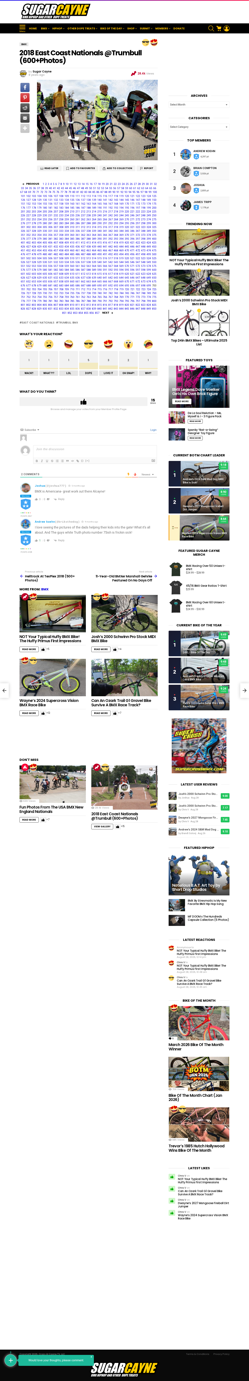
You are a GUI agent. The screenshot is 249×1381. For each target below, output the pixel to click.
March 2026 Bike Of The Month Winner (196, 1047)
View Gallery (102, 826)
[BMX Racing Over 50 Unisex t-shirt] (176, 569)
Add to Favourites (82, 168)
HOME (33, 28)
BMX (44, 28)
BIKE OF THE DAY (111, 28)
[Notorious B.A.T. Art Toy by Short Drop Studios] (199, 874)
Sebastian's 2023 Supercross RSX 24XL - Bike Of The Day (203, 651)
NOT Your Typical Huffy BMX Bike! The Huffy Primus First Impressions (50, 639)
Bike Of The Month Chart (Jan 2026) (195, 1097)
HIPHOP (57, 28)
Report (148, 168)
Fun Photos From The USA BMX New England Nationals (51, 809)
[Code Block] (72, 461)
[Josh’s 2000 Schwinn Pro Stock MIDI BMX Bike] (124, 613)
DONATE (179, 28)
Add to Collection (119, 168)
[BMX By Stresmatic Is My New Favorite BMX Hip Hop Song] (177, 905)
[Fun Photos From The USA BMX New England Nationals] (53, 784)
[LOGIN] (226, 28)
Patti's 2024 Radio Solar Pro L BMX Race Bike (203, 705)
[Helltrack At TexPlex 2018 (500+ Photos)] (4, 690)
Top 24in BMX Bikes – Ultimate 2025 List (199, 342)
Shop (131, 28)
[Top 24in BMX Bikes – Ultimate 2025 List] (199, 323)
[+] (87, 460)
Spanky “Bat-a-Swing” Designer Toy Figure (203, 431)
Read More (29, 649)
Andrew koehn (45, 521)
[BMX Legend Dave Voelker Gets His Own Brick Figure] (199, 387)
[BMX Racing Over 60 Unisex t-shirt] (176, 606)
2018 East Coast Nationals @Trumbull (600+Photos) (114, 816)
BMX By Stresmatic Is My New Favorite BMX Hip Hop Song (207, 902)
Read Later (51, 168)
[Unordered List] (62, 461)
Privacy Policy (221, 1354)
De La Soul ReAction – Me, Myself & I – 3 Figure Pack (204, 414)
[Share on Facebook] (25, 87)
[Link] (77, 461)
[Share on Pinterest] (25, 97)
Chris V (181, 962)
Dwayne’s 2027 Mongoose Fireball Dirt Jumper (203, 1204)
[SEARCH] (211, 28)
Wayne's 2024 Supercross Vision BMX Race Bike (204, 535)
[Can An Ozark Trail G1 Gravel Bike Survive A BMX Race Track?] (124, 677)
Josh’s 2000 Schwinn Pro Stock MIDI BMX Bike (123, 639)
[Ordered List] (57, 461)
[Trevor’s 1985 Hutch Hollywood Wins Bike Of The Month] (199, 1124)
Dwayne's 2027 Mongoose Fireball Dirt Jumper (203, 508)
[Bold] (36, 461)
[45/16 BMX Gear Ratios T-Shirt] (176, 587)
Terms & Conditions (197, 1354)
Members (161, 28)
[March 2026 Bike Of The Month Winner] (199, 1023)
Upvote (83, 401)
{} (82, 460)
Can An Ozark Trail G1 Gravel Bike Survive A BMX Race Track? (121, 703)
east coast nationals (38, 322)
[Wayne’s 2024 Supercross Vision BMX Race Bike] (53, 677)
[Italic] (41, 461)
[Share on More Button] (25, 128)
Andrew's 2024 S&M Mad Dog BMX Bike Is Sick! (203, 481)
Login (153, 429)
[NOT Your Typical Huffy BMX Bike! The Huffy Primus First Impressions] (53, 613)
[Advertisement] (163, 11)
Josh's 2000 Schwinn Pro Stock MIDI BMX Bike (198, 794)
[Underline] (47, 461)
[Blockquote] (67, 461)
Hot (25, 767)
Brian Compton (205, 168)
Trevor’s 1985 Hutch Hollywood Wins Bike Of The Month (197, 1148)
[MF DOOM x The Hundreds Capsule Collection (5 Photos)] (177, 920)
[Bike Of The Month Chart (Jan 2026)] (199, 1074)
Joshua (40, 485)
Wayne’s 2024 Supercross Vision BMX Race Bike (49, 703)
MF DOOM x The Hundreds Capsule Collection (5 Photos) (208, 918)
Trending (25, 596)
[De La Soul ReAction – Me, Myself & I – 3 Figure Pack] (177, 417)
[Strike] (52, 461)
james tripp (202, 202)
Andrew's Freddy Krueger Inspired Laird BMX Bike (203, 678)
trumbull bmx (68, 322)
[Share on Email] (25, 118)
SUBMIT (145, 28)
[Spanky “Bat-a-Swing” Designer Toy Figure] (177, 434)
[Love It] (154, 42)
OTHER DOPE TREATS (81, 28)
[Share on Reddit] (25, 107)
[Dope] (145, 42)
